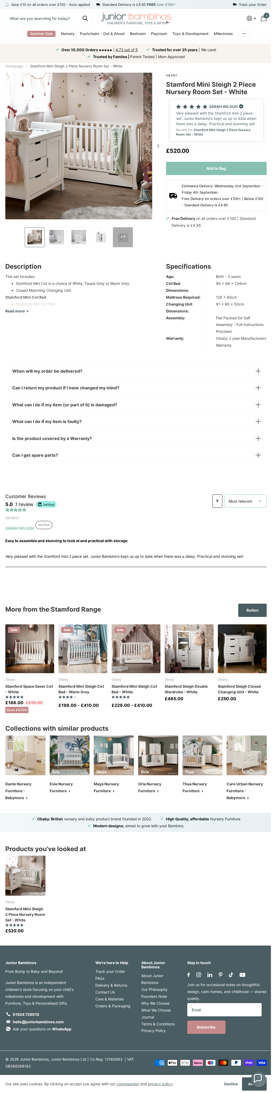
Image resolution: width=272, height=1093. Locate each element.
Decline (231, 1084)
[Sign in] (251, 18)
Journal (145, 1015)
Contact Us (104, 991)
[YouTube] (240, 974)
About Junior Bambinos (151, 963)
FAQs (98, 977)
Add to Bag (216, 168)
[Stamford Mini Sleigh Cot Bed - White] (136, 648)
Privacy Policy (151, 1029)
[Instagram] (196, 973)
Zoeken (85, 18)
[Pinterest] (218, 973)
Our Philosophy (152, 988)
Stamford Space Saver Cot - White (29, 689)
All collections (41, 34)
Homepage (14, 66)
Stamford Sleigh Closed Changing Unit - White (239, 689)
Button (249, 610)
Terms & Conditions (156, 1022)
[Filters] (213, 501)
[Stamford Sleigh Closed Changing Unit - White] (242, 648)
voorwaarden (127, 1084)
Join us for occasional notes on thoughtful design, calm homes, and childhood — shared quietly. (221, 990)
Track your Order (109, 970)
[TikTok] (228, 973)
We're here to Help (110, 961)
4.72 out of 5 (127, 49)
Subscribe (204, 1026)
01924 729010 (26, 1013)
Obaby (172, 75)
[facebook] (186, 973)
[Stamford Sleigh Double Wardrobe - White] (189, 648)
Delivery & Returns (110, 984)
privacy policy (160, 1084)
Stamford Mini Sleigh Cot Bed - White (134, 689)
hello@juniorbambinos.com (38, 1020)
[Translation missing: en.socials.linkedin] (207, 973)
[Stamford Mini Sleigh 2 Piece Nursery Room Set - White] (25, 874)
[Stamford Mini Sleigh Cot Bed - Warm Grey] (82, 648)
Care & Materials (108, 997)
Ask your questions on (42, 1027)
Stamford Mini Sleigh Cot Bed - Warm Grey (81, 689)
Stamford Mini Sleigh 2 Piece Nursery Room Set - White (24, 913)
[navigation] (35, 237)
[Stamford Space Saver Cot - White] (29, 648)
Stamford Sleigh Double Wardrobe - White (186, 689)
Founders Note (152, 995)
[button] (216, 120)
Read (15, 311)
